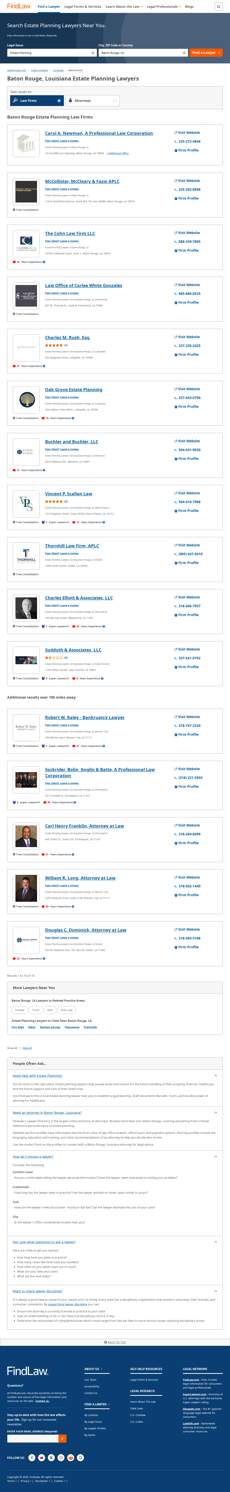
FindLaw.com (191, 1379)
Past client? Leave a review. (62, 140)
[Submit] (62, 1439)
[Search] (219, 6)
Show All (12, 1048)
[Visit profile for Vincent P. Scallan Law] (26, 504)
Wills (50, 1010)
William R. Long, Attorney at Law (80, 878)
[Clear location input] (184, 53)
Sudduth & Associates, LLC (73, 650)
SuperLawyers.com (194, 1394)
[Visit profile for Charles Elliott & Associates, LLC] (26, 608)
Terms (11, 1481)
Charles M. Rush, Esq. (67, 337)
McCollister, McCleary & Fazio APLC (82, 181)
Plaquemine (72, 1027)
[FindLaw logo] (20, 6)
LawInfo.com (191, 1423)
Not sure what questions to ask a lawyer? (44, 1242)
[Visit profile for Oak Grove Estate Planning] (26, 400)
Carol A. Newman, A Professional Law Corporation (99, 133)
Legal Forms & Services (144, 1379)
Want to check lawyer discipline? (37, 1291)
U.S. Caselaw (138, 1415)
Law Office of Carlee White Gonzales (83, 285)
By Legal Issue (93, 1421)
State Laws (136, 1408)
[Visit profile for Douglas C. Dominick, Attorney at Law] (26, 940)
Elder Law (66, 1010)
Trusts (36, 1010)
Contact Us (90, 1393)
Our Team (90, 1379)
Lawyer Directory (16, 70)
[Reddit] (70, 1457)
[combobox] (52, 53)
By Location (91, 1415)
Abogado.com (191, 1409)
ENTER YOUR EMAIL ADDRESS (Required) (32, 1431)
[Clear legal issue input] (93, 53)
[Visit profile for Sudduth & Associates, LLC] (26, 660)
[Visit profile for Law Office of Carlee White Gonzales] (26, 295)
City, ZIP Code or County (115, 45)
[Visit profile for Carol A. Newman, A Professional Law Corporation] (26, 143)
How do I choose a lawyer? (33, 1156)
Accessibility (91, 1386)
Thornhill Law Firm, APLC (72, 546)
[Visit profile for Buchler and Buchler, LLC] (26, 452)
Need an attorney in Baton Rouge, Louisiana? (47, 1112)
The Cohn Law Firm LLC (70, 233)
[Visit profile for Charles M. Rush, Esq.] (26, 348)
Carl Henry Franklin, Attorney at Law (84, 826)
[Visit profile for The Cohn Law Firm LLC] (26, 243)
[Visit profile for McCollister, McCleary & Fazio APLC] (26, 191)
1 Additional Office (117, 153)
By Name (89, 1435)
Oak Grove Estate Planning (73, 389)
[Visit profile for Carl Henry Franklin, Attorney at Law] (26, 836)
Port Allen (18, 1027)
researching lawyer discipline (67, 1304)
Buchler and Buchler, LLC (71, 441)
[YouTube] (41, 1457)
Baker (32, 1027)
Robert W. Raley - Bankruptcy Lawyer (85, 717)
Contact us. (42, 1401)
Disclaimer (42, 1481)
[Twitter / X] (51, 1457)
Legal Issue (15, 45)
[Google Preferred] (80, 1457)
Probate (19, 1010)
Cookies (59, 1481)
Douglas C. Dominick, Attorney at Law (85, 930)
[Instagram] (61, 1457)
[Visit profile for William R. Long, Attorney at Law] (26, 888)
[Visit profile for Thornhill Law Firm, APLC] (26, 556)
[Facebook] (31, 1457)
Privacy (25, 1481)
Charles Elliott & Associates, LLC (79, 598)
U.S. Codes (136, 1421)
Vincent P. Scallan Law (68, 493)
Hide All (27, 1048)
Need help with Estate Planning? (37, 1076)
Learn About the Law (143, 1401)
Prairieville (90, 1027)
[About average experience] (44, 262)
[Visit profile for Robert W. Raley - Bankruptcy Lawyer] (26, 727)
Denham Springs (50, 1027)
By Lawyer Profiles (95, 1428)
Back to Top (117, 1342)
